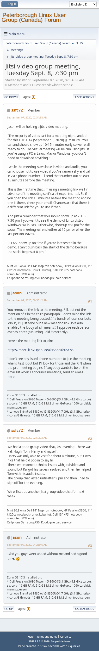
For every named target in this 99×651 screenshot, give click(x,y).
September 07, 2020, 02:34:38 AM (27, 117)
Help (31, 636)
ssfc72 (17, 110)
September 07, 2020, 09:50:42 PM (27, 300)
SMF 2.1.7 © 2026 (39, 641)
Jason (16, 293)
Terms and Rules (47, 636)
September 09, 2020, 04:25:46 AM (27, 544)
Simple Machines (61, 641)
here (11, 377)
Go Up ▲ (65, 636)
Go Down (11, 97)
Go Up (8, 609)
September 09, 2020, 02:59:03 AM (27, 437)
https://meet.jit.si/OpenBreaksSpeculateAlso (40, 350)
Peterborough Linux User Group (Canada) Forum (33, 17)
